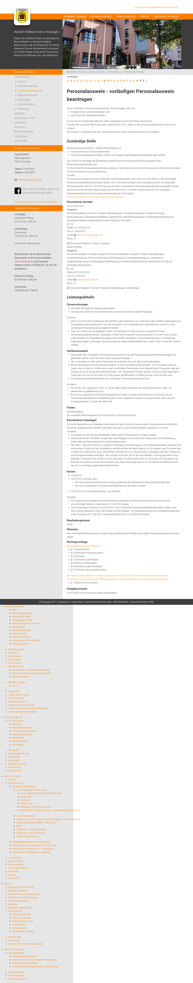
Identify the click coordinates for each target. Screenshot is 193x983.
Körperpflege (26, 803)
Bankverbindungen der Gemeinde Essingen (36, 202)
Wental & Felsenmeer (22, 921)
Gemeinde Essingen (75, 16)
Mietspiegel (23, 108)
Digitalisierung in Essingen (21, 705)
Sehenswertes (15, 911)
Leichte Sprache (142, 7)
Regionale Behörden (28, 95)
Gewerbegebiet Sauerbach (25, 963)
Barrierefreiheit (121, 602)
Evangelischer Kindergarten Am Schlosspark (34, 845)
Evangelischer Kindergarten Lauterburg (31, 852)
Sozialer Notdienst (21, 630)
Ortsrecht (22, 81)
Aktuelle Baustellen (21, 616)
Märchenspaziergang (18, 900)
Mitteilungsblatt (16, 649)
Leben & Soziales (126, 16)
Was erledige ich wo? (24, 118)
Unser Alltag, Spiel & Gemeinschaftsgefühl (41, 793)
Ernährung (25, 800)
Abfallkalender (19, 633)
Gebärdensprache (160, 7)
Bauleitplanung (15, 666)
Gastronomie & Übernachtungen (24, 894)
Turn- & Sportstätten (18, 868)
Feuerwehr (13, 871)
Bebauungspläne (20, 676)
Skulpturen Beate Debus (20, 907)
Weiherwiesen (19, 924)
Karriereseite (20, 122)
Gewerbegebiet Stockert (23, 956)
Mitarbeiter (19, 113)
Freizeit (145, 16)
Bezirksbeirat (14, 663)
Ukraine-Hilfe (20, 140)
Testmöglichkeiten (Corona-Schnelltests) (28, 708)
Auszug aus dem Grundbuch (26, 640)
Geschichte (13, 691)
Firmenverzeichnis (17, 979)
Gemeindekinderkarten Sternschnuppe (31, 842)
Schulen (12, 779)
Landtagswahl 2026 (22, 620)
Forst (14, 685)
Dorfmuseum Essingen (23, 931)
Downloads (19, 127)
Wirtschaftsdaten (16, 972)
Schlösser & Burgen (21, 914)
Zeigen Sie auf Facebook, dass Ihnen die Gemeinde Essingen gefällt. (40, 191)
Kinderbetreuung (16, 783)
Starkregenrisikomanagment (22, 711)
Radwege (12, 904)
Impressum (63, 602)
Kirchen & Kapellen (21, 917)
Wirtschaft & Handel (166, 16)
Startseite (82, 72)
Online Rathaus (22, 77)
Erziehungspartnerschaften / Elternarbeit (36, 822)
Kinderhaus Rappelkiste (24, 786)
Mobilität (12, 653)
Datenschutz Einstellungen (98, 602)
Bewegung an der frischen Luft (35, 807)
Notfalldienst (18, 626)
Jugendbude (14, 857)
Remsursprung (19, 928)
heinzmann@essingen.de (89, 235)
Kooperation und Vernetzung (30, 833)
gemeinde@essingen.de (30, 179)
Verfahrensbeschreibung (30, 90)
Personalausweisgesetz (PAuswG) (84, 546)
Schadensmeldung (23, 131)
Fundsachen (20, 136)
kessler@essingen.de (87, 279)
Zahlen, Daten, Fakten (19, 694)
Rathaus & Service (101, 16)
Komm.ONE (148, 602)
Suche (174, 7)
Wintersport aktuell (21, 637)
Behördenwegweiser (28, 86)
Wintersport (14, 940)
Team (19, 826)
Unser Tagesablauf (25, 816)
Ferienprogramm (20, 643)
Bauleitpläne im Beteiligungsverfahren (31, 669)
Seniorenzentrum (16, 861)
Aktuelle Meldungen (22, 613)
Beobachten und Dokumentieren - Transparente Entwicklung (50, 810)
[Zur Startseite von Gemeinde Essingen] (22, 19)
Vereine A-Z (14, 878)
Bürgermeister (15, 656)
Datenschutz (77, 602)
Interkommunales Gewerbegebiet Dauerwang (34, 959)
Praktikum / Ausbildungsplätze (31, 829)
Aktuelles (12, 609)
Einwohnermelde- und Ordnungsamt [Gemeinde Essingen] (95, 197)
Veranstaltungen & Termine (25, 623)
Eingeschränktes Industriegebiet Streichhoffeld (35, 966)
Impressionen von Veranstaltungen (25, 944)
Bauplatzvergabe (16, 682)
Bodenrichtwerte (26, 104)
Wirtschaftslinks (16, 975)
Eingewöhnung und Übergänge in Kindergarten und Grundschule (48, 819)
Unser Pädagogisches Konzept (31, 790)
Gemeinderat (14, 659)
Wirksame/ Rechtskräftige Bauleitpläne (31, 673)
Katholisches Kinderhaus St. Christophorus (33, 848)
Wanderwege (14, 937)
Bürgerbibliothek (16, 864)
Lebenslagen (24, 99)
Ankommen (26, 796)
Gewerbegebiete (16, 953)
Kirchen (12, 874)
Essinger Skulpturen (18, 890)
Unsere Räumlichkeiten (27, 836)
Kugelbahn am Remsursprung (23, 897)
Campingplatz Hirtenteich (20, 887)
